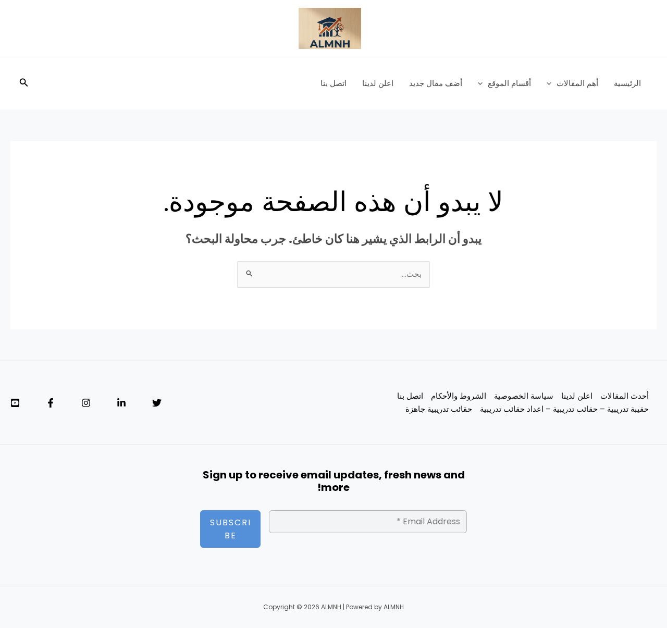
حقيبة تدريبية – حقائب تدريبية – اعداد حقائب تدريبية (564, 408)
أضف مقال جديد (435, 83)
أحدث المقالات (624, 395)
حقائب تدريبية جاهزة (438, 408)
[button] (552, 83)
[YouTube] (15, 403)
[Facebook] (50, 403)
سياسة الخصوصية (523, 395)
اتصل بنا (333, 83)
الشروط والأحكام (458, 395)
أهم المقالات (577, 83)
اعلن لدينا (377, 83)
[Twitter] (157, 403)
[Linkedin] (121, 403)
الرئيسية (627, 83)
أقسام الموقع (509, 83)
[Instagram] (86, 403)
